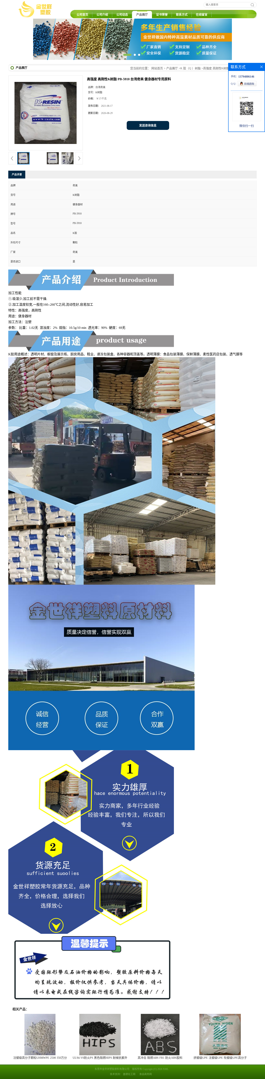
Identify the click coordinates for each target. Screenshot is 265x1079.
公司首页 (82, 14)
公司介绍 (102, 14)
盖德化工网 (129, 1074)
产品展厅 (142, 14)
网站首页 (157, 68)
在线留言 (201, 14)
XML (166, 1069)
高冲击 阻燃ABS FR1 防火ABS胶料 (160, 1057)
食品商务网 (145, 1074)
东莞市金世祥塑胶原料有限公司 (112, 1069)
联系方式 (182, 14)
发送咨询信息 (148, 125)
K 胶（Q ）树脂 (190, 68)
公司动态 (122, 14)
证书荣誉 (162, 14)
